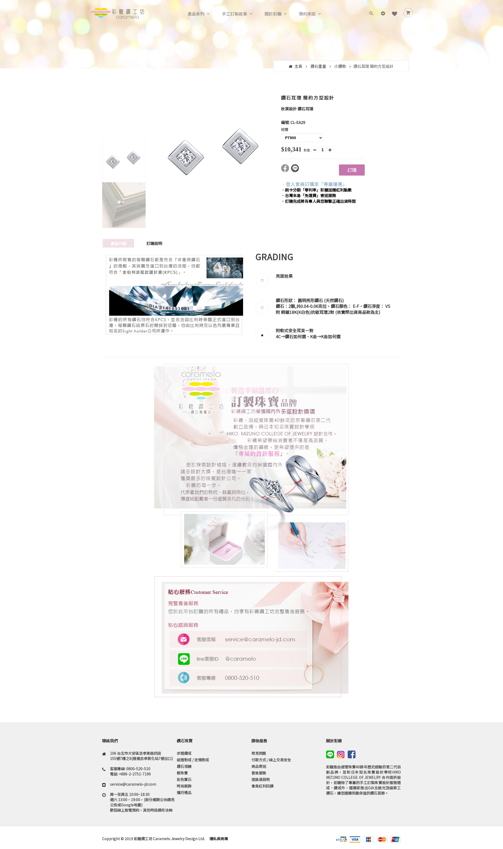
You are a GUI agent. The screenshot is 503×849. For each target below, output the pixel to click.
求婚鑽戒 (184, 753)
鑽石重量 (318, 66)
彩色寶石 (184, 779)
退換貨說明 (261, 779)
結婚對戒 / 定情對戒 (193, 759)
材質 (284, 129)
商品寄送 (259, 766)
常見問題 (259, 753)
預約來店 (307, 13)
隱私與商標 (218, 838)
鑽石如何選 (295, 336)
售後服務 (259, 772)
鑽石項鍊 (184, 766)
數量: (307, 150)
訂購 (351, 169)
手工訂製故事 (234, 13)
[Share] (286, 170)
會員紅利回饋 (263, 785)
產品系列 (196, 13)
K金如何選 (331, 336)
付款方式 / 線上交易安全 (271, 759)
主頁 (298, 66)
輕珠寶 (182, 772)
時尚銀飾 (184, 785)
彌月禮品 (184, 792)
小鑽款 (340, 66)
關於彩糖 (273, 13)
